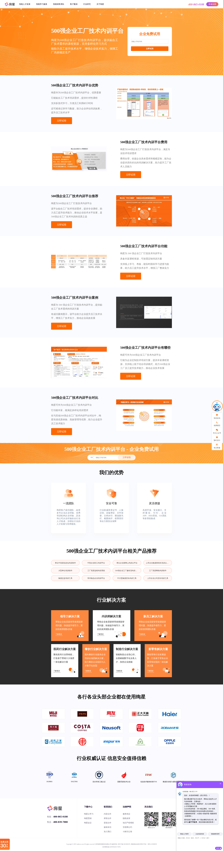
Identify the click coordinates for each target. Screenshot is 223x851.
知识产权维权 (128, 823)
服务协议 (126, 814)
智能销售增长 (58, 4)
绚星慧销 (88, 818)
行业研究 (87, 4)
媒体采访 (107, 827)
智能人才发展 (24, 4)
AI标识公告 (127, 832)
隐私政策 (126, 818)
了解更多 (59, 634)
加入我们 (107, 832)
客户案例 (73, 4)
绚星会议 (88, 823)
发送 (217, 848)
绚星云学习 (88, 814)
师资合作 (107, 818)
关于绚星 (100, 4)
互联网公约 (127, 827)
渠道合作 (107, 823)
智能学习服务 (41, 4)
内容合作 (107, 814)
